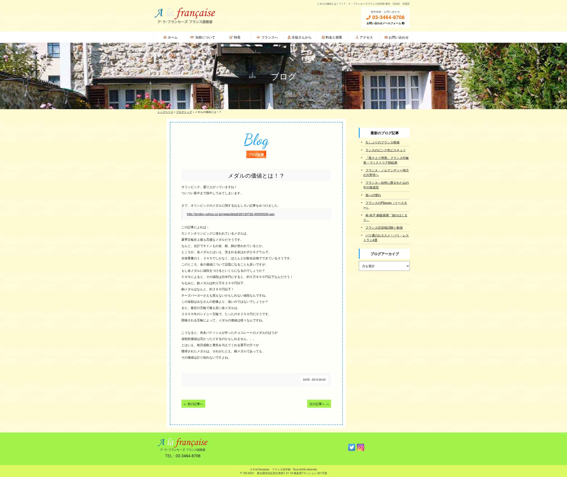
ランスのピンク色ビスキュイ (385, 150)
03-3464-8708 (388, 17)
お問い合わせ (398, 37)
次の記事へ (319, 403)
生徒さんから (301, 37)
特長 (237, 37)
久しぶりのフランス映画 (382, 142)
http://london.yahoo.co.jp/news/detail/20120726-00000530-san (231, 214)
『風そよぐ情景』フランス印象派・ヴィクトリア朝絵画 (386, 160)
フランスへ (269, 37)
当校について (204, 37)
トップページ (165, 112)
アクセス (366, 37)
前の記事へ (193, 403)
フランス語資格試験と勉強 (384, 227)
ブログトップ (184, 112)
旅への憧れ (373, 195)
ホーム (172, 37)
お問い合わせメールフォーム (384, 23)
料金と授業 (333, 37)
